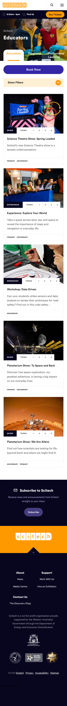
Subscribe (33, 512)
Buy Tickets (55, 14)
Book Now (33, 69)
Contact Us (20, 597)
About (20, 573)
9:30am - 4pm (13, 14)
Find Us (30, 14)
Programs (34, 53)
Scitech (8, 31)
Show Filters (15, 82)
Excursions (14, 53)
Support (47, 573)
